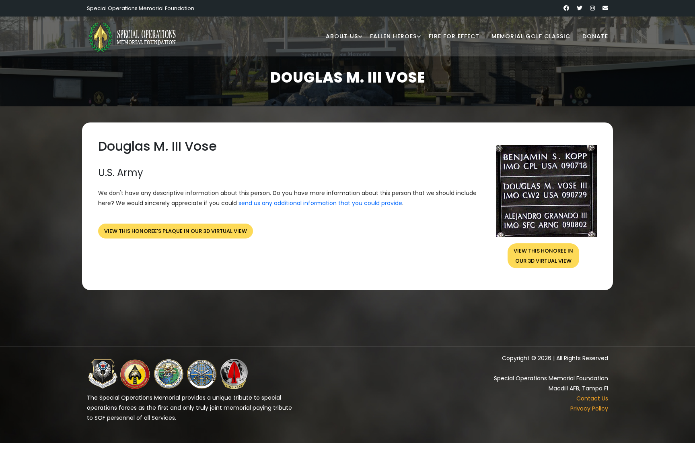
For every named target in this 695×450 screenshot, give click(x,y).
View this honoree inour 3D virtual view (543, 256)
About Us (342, 36)
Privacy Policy (589, 408)
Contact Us (592, 398)
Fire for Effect (454, 36)
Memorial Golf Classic (530, 36)
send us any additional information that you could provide (320, 203)
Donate (595, 36)
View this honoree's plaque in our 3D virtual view (175, 231)
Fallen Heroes (393, 36)
